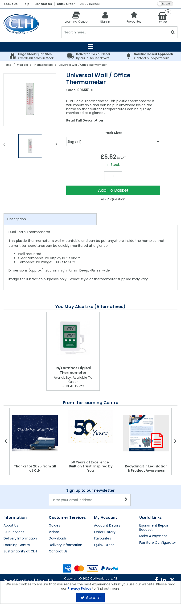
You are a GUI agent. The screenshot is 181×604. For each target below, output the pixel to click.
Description (16, 219)
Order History (104, 532)
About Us (10, 4)
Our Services (14, 532)
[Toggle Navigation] (90, 46)
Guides (54, 525)
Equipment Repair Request (153, 527)
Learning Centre (17, 545)
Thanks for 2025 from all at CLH (35, 468)
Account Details (107, 525)
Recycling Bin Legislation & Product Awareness (146, 468)
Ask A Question (113, 199)
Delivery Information (20, 538)
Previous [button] (4, 147)
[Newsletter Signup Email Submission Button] (126, 500)
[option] (30, 99)
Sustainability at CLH (20, 551)
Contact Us (43, 4)
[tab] (50, 219)
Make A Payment (153, 536)
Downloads (58, 538)
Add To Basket (113, 190)
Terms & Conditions (18, 580)
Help (25, 4)
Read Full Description (84, 120)
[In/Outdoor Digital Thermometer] (73, 338)
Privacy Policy (46, 580)
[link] (156, 580)
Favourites (102, 538)
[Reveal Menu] (90, 47)
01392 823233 (90, 4)
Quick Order (66, 4)
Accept (93, 597)
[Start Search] (172, 32)
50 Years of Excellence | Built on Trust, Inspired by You (90, 466)
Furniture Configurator (157, 543)
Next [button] (56, 147)
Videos (54, 532)
